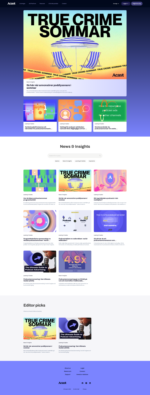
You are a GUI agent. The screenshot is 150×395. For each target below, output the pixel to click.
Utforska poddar (53, 3)
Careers (82, 371)
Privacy (84, 389)
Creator (64, 3)
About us (68, 368)
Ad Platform (32, 3)
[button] (22, 3)
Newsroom (67, 371)
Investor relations (82, 374)
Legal (82, 368)
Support (67, 374)
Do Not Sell (76, 389)
